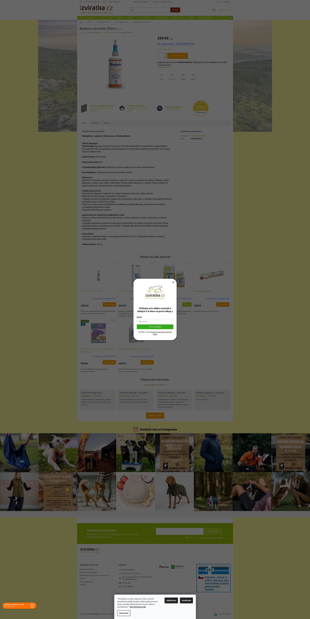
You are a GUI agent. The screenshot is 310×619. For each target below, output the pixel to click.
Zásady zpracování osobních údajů (161, 333)
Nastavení (123, 613)
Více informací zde (138, 607)
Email (139, 317)
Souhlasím (186, 600)
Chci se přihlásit (155, 327)
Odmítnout (171, 600)
